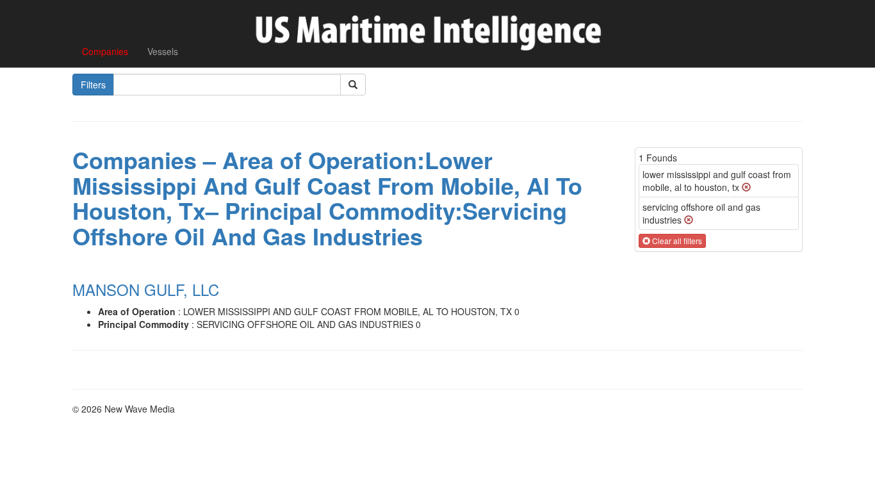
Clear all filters (676, 240)
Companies (105, 51)
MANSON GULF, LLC (145, 289)
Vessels (162, 51)
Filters (93, 84)
